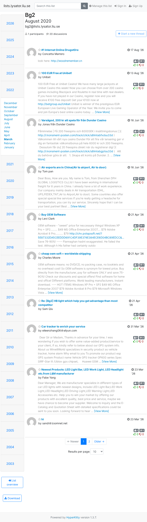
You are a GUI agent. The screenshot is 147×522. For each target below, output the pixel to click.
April (7, 135)
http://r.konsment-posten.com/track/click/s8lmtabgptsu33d (75, 151)
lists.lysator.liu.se (17, 6)
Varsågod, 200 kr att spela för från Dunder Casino (73, 120)
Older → (99, 441)
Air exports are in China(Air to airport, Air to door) (73, 167)
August (8, 119)
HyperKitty (73, 517)
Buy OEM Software (53, 214)
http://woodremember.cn (66, 60)
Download (13, 498)
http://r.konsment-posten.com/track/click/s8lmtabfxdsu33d (75, 135)
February (9, 143)
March (8, 139)
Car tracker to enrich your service (63, 326)
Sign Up (137, 5)
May (6, 131)
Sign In (121, 5)
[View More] (102, 112)
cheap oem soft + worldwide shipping (66, 253)
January (9, 147)
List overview (12, 482)
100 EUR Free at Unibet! (56, 73)
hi (42, 419)
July (6, 123)
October (9, 111)
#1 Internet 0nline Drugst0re (59, 49)
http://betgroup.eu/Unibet (54, 104)
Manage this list (101, 5)
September (11, 115)
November (10, 107)
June (7, 127)
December (10, 103)
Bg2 (30, 15)
